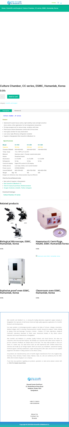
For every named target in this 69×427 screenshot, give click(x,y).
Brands (34, 418)
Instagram (29, 188)
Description (6, 110)
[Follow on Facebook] (23, 369)
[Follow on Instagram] (40, 369)
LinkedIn (17, 188)
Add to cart (13, 97)
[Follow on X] (34, 369)
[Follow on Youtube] (45, 369)
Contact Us (34, 416)
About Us (34, 414)
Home (3, 8)
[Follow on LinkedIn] (29, 369)
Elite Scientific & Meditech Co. (13, 183)
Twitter (23, 188)
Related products (26, 185)
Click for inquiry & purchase (12, 185)
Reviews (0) (17, 110)
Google (6, 188)
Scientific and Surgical (14, 8)
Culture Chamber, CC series (11, 195)
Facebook (12, 188)
